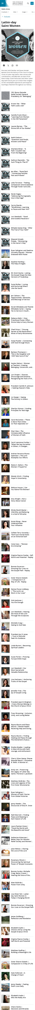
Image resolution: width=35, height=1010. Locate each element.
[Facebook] (4, 65)
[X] (8, 65)
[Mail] (17, 65)
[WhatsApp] (12, 65)
